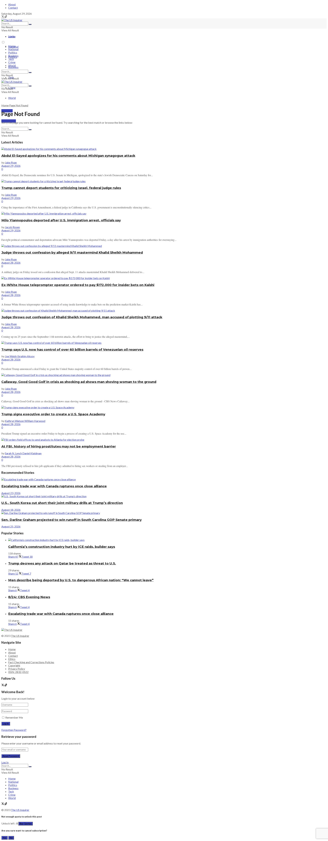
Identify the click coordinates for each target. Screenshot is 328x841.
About (12, 4)
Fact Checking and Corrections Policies (31, 662)
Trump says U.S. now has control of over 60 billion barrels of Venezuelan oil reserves (72, 350)
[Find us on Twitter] (3, 16)
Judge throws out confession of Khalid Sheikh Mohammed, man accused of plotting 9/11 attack (81, 317)
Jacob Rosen (12, 227)
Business (13, 67)
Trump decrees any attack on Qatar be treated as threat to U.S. (62, 563)
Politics (12, 52)
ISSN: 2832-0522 (18, 672)
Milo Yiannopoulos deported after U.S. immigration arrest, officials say (61, 220)
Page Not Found (18, 105)
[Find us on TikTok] (6, 16)
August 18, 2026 (10, 509)
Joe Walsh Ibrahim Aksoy (20, 356)
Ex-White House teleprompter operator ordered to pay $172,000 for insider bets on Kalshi (77, 285)
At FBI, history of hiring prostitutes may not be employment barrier (58, 446)
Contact (13, 7)
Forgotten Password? (13, 730)
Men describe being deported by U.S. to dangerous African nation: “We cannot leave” (81, 580)
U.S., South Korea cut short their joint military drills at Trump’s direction (62, 503)
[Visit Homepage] (11, 20)
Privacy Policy (16, 668)
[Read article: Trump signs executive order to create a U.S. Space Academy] (164, 407)
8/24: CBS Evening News (29, 597)
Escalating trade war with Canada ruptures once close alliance (54, 486)
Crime (11, 62)
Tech (11, 59)
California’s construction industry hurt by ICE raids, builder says (61, 547)
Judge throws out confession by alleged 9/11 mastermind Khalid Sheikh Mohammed (72, 252)
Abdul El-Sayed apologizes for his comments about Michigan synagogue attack (68, 156)
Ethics (11, 659)
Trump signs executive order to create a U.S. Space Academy (53, 414)
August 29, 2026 (10, 165)
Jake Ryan (11, 162)
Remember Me (14, 717)
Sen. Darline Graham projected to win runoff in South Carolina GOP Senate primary (71, 520)
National (13, 49)
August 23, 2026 (10, 493)
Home (12, 36)
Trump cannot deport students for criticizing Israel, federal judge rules (61, 188)
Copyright (14, 665)
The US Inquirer (20, 635)
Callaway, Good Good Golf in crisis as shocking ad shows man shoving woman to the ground (78, 382)
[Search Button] (30, 24)
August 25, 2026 (10, 526)
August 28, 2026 (10, 262)
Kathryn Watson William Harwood (25, 420)
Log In (5, 762)
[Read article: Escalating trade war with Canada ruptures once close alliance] (164, 479)
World (12, 97)
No (11, 837)
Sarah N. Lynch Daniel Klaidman (23, 453)
